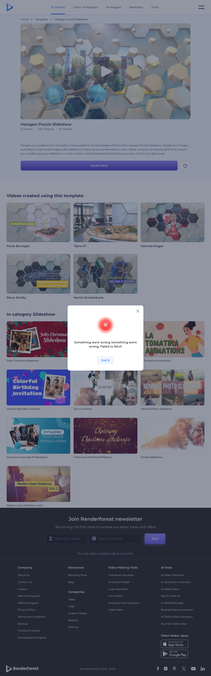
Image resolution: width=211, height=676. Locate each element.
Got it (105, 360)
